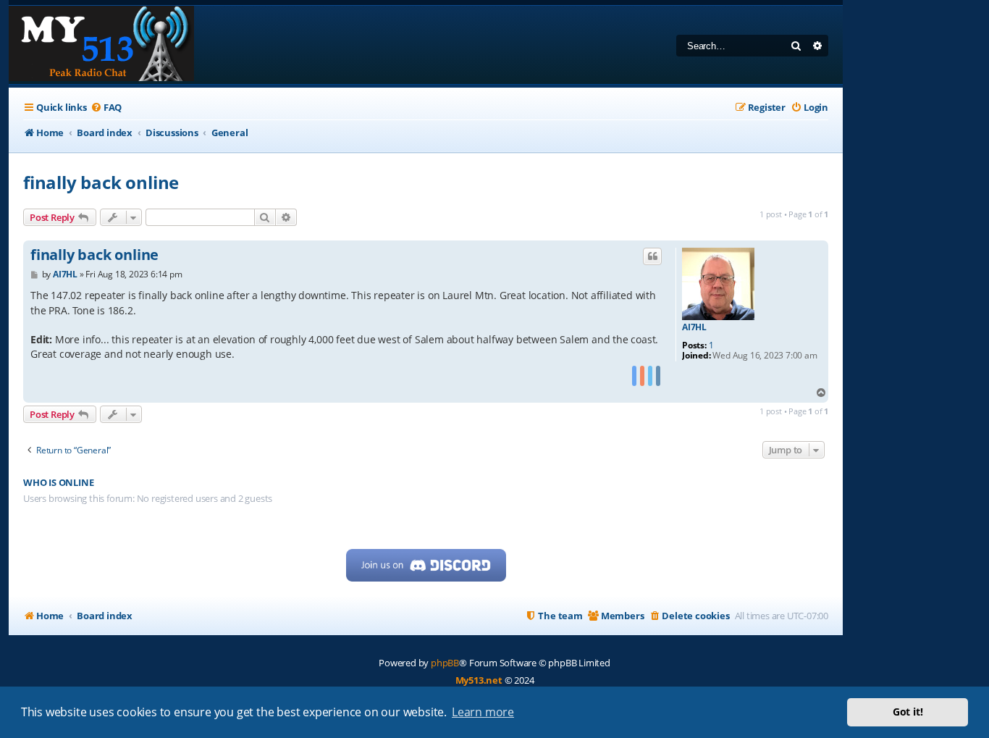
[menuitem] (106, 107)
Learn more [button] (483, 712)
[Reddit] (642, 376)
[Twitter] (650, 376)
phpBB (445, 662)
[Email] (658, 376)
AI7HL (694, 327)
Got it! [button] (908, 711)
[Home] (101, 45)
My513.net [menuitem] (478, 680)
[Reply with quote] (652, 256)
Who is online (58, 483)
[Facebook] (634, 376)
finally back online (101, 182)
